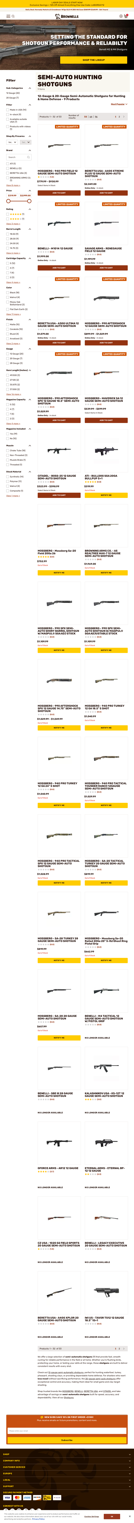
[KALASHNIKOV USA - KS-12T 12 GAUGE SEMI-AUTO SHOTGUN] (106, 1068)
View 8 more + (13, 185)
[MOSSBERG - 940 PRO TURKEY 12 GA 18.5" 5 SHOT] (106, 680)
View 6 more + (13, 253)
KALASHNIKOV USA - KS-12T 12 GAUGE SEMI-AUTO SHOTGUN (104, 1094)
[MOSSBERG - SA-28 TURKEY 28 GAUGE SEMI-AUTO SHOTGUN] (59, 913)
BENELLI (79, 1391)
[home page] (67, 17)
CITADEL (107, 1391)
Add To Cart (59, 193)
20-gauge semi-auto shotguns (100, 1378)
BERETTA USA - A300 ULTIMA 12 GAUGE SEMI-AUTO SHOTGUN (58, 324)
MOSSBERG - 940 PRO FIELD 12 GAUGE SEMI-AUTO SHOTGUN (58, 172)
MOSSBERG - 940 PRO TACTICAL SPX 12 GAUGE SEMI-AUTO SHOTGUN (59, 863)
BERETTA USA (91, 1391)
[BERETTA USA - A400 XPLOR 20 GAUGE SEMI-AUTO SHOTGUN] (59, 1292)
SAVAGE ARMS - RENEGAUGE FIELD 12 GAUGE (103, 249)
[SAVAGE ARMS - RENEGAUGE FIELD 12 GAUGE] (106, 223)
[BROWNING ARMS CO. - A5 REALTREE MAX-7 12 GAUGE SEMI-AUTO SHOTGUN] (106, 525)
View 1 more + (13, 496)
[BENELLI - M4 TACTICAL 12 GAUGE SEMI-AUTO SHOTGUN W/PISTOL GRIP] (106, 991)
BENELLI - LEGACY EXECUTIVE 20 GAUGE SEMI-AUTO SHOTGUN (106, 1244)
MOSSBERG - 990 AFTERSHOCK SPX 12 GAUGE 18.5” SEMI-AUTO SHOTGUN (58, 401)
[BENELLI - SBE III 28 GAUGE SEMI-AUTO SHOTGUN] (59, 1068)
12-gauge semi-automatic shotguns (65, 1372)
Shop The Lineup (94, 60)
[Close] (130, 1516)
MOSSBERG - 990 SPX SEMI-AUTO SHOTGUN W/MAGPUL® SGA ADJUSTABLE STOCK (104, 631)
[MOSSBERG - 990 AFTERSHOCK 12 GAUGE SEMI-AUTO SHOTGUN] (106, 298)
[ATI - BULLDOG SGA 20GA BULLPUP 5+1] (106, 450)
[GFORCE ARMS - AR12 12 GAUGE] (59, 1143)
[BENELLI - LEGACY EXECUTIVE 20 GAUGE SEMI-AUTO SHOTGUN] (106, 1218)
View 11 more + (13, 314)
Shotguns (69, 1397)
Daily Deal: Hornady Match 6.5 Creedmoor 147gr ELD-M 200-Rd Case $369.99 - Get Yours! (67, 10)
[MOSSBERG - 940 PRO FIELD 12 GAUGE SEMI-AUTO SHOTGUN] (59, 145)
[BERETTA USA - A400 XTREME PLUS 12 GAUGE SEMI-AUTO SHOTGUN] (106, 145)
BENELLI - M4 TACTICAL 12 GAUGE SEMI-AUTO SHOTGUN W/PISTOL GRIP (104, 1018)
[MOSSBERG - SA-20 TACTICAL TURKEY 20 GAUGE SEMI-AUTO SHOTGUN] (106, 835)
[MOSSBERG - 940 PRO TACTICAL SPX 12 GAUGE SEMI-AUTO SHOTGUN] (59, 835)
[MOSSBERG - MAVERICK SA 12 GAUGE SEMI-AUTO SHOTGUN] (106, 373)
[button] (8, 16)
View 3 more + (13, 224)
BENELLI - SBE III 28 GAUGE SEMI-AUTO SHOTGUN (55, 1094)
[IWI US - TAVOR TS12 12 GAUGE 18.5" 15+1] (106, 1292)
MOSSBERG (68, 1391)
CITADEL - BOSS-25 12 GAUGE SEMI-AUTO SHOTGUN (57, 477)
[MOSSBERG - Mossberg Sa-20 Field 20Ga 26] (59, 525)
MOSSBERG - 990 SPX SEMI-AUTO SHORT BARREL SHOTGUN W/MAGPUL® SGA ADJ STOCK (58, 631)
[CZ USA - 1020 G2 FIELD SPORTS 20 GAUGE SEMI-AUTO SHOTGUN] (59, 1218)
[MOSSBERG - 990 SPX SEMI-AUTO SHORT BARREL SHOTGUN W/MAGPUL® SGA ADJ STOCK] (59, 603)
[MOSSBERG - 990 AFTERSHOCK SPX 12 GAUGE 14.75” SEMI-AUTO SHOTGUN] (59, 680)
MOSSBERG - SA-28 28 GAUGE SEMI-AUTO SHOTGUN (57, 1017)
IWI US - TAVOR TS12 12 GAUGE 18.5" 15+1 (104, 1319)
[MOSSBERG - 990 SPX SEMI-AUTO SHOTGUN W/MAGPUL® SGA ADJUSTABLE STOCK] (106, 603)
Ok (112, 1517)
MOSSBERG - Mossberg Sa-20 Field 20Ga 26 (57, 552)
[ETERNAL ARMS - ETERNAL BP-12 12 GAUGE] (106, 1143)
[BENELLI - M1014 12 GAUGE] (59, 223)
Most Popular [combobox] (118, 104)
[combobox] (12, 142)
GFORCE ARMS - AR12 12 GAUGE (58, 1168)
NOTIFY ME (106, 495)
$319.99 (12, 195)
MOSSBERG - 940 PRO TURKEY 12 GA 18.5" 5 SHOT (104, 707)
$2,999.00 (25, 195)
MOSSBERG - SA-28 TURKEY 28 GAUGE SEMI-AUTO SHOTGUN (58, 939)
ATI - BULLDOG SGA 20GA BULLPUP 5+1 (101, 477)
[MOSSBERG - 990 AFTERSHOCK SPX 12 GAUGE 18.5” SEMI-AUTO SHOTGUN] (59, 373)
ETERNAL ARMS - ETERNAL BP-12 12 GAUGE (105, 1169)
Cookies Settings (91, 1517)
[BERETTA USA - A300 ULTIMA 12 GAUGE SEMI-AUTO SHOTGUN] (59, 298)
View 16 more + (13, 394)
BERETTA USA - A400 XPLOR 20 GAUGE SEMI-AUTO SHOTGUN (58, 1319)
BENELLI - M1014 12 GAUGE (55, 248)
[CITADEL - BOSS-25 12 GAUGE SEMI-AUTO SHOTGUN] (59, 450)
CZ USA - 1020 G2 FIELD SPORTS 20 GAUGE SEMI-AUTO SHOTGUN (59, 1244)
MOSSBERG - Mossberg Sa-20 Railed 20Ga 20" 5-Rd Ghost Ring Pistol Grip (106, 941)
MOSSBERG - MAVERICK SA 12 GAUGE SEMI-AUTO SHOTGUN (104, 399)
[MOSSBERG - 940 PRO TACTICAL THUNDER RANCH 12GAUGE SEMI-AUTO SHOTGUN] (106, 758)
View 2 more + (13, 343)
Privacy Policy (38, 1519)
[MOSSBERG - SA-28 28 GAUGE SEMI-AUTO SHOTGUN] (59, 991)
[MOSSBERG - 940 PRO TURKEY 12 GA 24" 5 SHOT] (59, 758)
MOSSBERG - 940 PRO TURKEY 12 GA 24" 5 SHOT (57, 784)
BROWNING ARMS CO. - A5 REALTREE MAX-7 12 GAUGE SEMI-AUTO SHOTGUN (103, 553)
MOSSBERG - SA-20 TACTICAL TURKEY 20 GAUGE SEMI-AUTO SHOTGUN (105, 863)
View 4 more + (13, 282)
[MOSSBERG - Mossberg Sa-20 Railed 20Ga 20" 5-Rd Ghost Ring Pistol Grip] (106, 913)
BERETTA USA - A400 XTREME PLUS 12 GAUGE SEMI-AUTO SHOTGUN (104, 173)
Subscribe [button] (67, 1440)
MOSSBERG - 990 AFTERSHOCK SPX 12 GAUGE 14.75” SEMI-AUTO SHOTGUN (59, 708)
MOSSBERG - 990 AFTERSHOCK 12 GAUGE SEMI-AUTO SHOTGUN (105, 324)
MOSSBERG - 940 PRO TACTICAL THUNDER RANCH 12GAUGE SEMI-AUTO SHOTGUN (106, 786)
